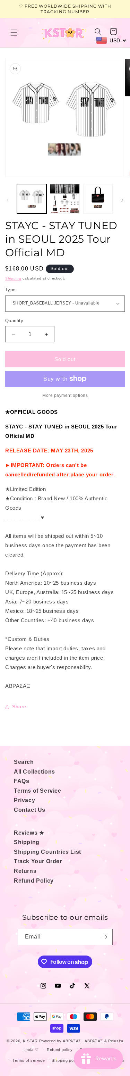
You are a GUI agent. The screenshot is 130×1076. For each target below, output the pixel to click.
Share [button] (19, 706)
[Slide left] (7, 200)
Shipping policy (66, 1060)
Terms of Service (37, 791)
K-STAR (30, 1041)
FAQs (21, 781)
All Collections (34, 772)
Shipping (13, 278)
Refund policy (60, 1050)
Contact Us (29, 810)
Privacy (24, 800)
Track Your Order (38, 861)
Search (24, 762)
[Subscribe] (104, 937)
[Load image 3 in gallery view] (98, 199)
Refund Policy (34, 881)
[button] (13, 32)
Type (10, 289)
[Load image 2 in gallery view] (64, 199)
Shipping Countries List (47, 852)
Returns (25, 871)
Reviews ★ (29, 833)
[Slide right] (122, 200)
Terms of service (28, 1060)
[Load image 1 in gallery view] (31, 199)
